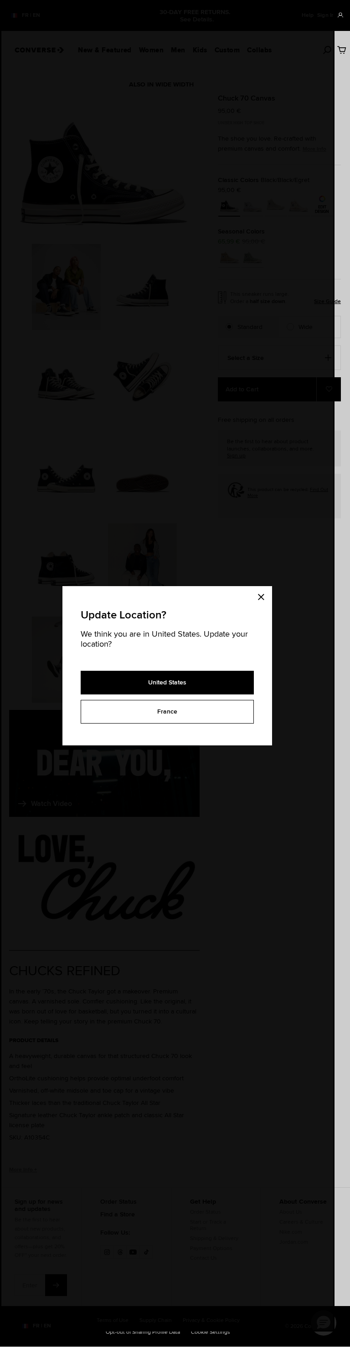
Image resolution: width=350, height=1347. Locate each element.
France (167, 711)
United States (167, 682)
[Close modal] (264, 595)
